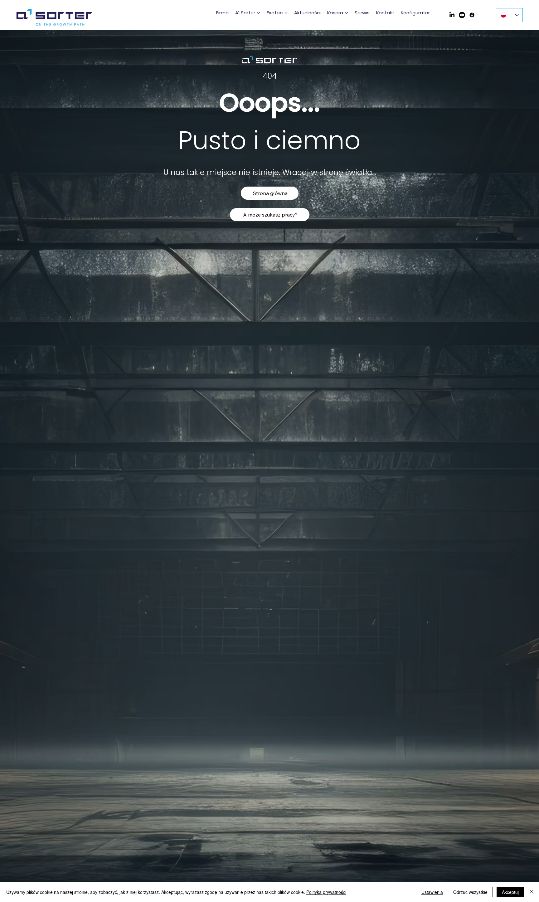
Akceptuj (510, 892)
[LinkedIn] (452, 15)
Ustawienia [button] (432, 892)
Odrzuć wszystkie (470, 892)
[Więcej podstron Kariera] (346, 12)
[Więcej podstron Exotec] (286, 12)
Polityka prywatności (326, 892)
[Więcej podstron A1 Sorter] (258, 12)
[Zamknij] (531, 892)
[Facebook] (472, 15)
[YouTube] (462, 15)
